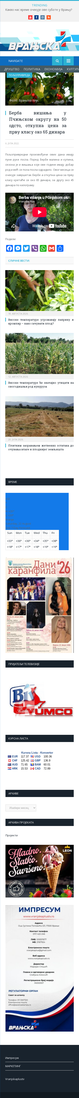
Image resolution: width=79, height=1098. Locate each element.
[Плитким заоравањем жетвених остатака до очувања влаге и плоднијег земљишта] (39, 418)
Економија (53, 69)
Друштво (11, 69)
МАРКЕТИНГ (13, 1066)
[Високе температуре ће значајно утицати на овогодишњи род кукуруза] (39, 355)
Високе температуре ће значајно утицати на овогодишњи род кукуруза (41, 384)
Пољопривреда (19, 75)
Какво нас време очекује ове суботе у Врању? (38, 10)
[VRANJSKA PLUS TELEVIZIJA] (39, 39)
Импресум (12, 1058)
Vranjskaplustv (14, 1079)
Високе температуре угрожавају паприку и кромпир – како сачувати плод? (41, 321)
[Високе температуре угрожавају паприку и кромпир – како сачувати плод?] (39, 292)
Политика (32, 69)
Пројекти (11, 835)
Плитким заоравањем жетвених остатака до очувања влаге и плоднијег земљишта (41, 447)
